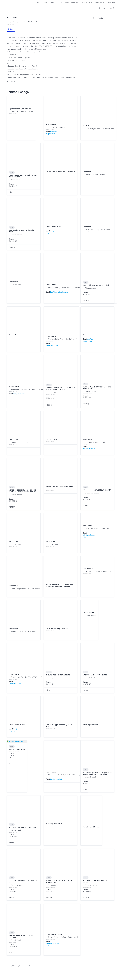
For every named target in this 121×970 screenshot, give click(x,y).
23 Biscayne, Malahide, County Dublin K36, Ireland (67, 775)
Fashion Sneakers (15, 335)
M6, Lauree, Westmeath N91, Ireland (98, 571)
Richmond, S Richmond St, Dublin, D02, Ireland (28, 389)
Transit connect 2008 (17, 749)
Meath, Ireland (90, 777)
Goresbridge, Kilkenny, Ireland (96, 442)
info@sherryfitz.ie (52, 345)
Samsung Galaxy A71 (90, 725)
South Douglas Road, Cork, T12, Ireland (99, 129)
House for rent (51, 124)
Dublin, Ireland (16, 235)
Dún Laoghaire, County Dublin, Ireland (62, 339)
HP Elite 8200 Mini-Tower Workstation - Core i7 (60, 487)
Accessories (99, 3)
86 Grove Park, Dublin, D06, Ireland (98, 529)
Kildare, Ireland (90, 391)
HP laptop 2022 (51, 439)
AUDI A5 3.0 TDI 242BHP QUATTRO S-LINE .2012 (23, 881)
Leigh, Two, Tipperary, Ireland (22, 111)
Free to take (87, 126)
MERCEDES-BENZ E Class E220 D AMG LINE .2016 (22, 936)
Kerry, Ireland (16, 180)
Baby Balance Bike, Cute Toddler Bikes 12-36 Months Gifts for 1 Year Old (60, 585)
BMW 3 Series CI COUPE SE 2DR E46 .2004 (21, 231)
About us (101, 8)
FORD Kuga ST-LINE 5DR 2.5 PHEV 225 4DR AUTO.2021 (59, 881)
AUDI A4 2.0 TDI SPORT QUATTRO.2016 (96, 285)
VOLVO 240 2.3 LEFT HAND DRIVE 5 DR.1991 (95, 881)
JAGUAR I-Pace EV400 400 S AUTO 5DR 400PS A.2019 (97, 388)
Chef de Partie (88, 569)
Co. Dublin (52, 885)
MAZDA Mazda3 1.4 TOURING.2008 (95, 675)
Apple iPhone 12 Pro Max (91, 827)
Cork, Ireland (16, 285)
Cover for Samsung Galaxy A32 (57, 629)
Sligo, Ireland (16, 830)
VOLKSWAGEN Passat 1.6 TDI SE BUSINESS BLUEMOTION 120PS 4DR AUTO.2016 (97, 773)
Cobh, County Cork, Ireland (95, 175)
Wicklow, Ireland (91, 288)
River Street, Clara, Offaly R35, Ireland (23, 22)
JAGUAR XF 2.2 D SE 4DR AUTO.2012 (58, 675)
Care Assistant (88, 613)
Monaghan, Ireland (92, 493)
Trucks (59, 3)
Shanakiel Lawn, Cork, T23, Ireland (24, 632)
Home (38, 3)
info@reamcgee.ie (19, 394)
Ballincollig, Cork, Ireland (20, 442)
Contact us (111, 3)
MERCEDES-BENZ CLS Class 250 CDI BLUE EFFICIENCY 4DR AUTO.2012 (60, 389)
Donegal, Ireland (54, 678)
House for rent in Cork (54, 934)
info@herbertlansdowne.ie (59, 292)
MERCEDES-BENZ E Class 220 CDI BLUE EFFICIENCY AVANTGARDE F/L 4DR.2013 (22, 491)
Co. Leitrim (52, 392)
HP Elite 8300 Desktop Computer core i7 (60, 172)
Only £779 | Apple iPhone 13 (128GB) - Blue (59, 726)
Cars (45, 3)
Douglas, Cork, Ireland (56, 127)
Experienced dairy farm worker (20, 109)
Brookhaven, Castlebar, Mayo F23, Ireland (26, 677)
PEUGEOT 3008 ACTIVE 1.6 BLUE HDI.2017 (97, 490)
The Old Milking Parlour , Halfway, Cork (63, 937)
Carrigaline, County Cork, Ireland (97, 230)
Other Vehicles (86, 3)
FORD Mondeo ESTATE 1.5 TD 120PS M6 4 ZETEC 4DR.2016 (23, 176)
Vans (52, 3)
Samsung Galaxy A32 (54, 824)
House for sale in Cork (54, 227)
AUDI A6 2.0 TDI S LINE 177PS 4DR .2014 (22, 827)
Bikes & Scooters (71, 3)
